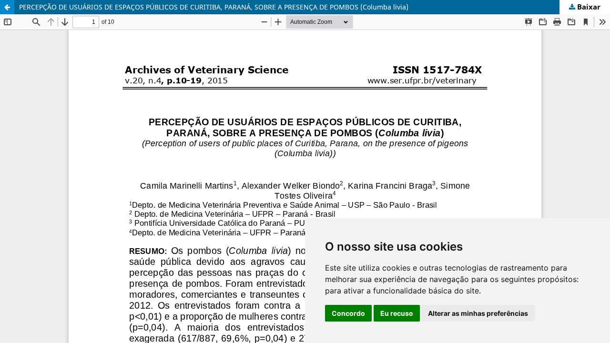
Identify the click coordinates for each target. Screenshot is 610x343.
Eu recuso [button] (396, 313)
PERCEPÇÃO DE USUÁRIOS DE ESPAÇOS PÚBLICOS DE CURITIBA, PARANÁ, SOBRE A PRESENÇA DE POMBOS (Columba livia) (213, 6)
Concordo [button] (348, 313)
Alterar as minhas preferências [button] (478, 313)
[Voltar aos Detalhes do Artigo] (7, 7)
